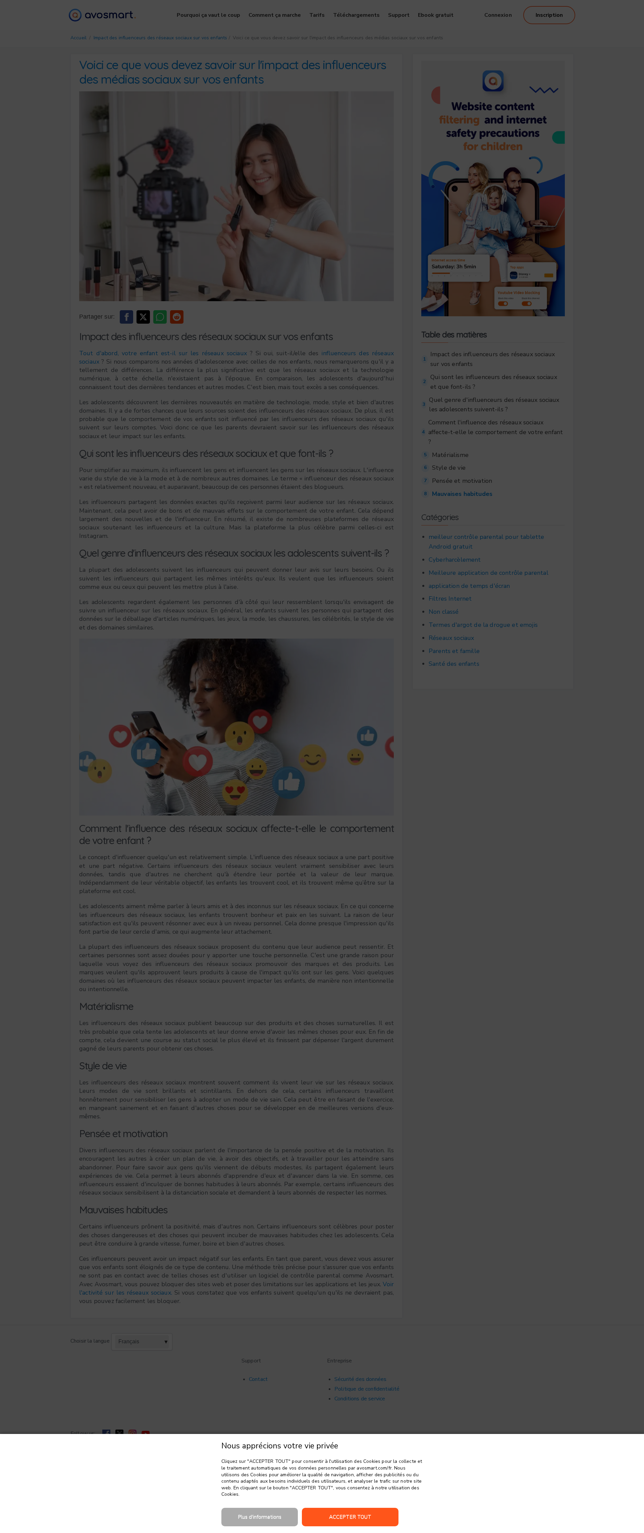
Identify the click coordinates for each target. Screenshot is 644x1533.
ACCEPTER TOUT (350, 1517)
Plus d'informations (259, 1517)
